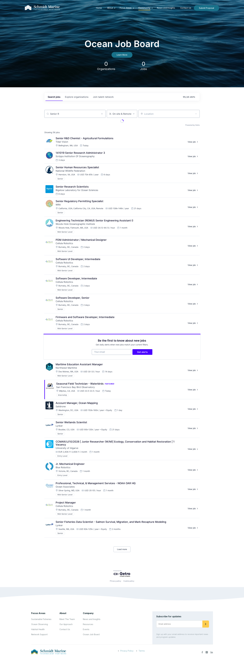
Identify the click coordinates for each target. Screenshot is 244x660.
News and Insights (166, 8)
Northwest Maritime (66, 367)
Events (86, 629)
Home (99, 8)
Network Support (39, 634)
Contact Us (185, 8)
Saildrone (61, 406)
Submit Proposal (206, 8)
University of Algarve (67, 448)
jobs (54, 96)
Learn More (122, 55)
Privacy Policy (126, 651)
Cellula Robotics (64, 243)
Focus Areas (126, 8)
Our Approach (66, 624)
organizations (76, 96)
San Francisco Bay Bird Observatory (75, 387)
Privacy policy (115, 581)
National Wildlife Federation (70, 170)
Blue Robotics (63, 467)
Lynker (59, 425)
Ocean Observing (39, 624)
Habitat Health (38, 629)
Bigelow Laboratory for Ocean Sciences (77, 190)
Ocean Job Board (91, 634)
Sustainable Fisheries (41, 619)
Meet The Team (67, 619)
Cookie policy (128, 581)
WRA (58, 204)
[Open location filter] (196, 114)
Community (144, 8)
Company (88, 613)
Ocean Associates (65, 486)
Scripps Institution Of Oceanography (75, 156)
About (110, 8)
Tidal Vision (62, 141)
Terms (142, 651)
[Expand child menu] (114, 8)
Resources (88, 624)
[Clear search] (102, 114)
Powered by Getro (192, 125)
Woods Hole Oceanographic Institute (75, 224)
